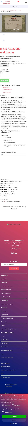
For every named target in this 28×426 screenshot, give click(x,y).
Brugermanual (7, 92)
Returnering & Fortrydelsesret (8, 329)
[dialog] (14, 410)
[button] (14, 423)
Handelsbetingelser (5, 366)
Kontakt (3, 336)
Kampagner (4, 278)
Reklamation (4, 321)
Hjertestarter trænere (6, 293)
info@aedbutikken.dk (15, 248)
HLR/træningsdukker (6, 296)
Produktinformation (5, 377)
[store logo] (5, 2)
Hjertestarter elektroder (6, 286)
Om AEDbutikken (5, 339)
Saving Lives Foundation (7, 357)
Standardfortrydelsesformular (8, 370)
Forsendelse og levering (7, 318)
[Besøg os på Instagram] (18, 256)
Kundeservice (4, 311)
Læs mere (12, 402)
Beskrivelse (6, 87)
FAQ (2, 373)
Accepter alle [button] (14, 416)
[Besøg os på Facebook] (9, 256)
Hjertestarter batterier (6, 289)
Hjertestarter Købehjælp (6, 304)
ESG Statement (5, 343)
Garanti (3, 325)
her (4, 201)
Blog (2, 354)
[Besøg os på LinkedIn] (14, 256)
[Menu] (26, 2)
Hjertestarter (4, 282)
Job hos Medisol (5, 346)
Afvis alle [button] (14, 420)
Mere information (7, 89)
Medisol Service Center (6, 350)
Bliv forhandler (4, 300)
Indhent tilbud (4, 314)
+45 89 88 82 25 (15, 246)
